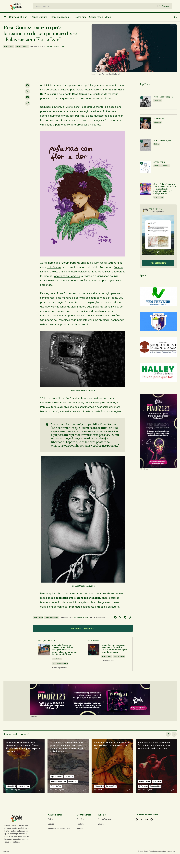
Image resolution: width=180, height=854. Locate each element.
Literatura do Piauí (22, 46)
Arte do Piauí (8, 46)
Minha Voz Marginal (162, 140)
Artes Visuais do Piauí (60, 663)
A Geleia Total (55, 814)
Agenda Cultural (56, 777)
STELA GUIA (159, 162)
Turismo (102, 814)
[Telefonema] (145, 123)
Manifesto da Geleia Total (59, 828)
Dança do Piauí (111, 786)
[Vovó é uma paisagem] (145, 101)
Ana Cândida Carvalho (67, 276)
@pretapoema (64, 597)
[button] (5, 17)
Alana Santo (66, 280)
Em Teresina (72, 781)
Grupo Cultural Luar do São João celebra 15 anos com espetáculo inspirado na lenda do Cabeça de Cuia (164, 189)
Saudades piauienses (161, 166)
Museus (101, 824)
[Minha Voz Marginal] (145, 145)
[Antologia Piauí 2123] (158, 431)
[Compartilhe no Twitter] (27, 91)
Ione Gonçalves (101, 271)
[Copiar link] (27, 103)
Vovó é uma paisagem (163, 97)
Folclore (80, 824)
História (80, 828)
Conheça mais (84, 814)
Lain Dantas (54, 267)
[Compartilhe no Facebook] (27, 85)
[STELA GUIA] (145, 167)
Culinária (80, 819)
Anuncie (6, 851)
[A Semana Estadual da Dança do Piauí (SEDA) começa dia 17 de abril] (112, 766)
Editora (156, 144)
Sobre (50, 819)
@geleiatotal (155, 208)
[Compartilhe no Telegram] (27, 97)
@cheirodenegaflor (88, 597)
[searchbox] (95, 6)
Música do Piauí (119, 656)
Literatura (157, 100)
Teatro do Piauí (56, 786)
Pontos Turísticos (105, 819)
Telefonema (158, 118)
